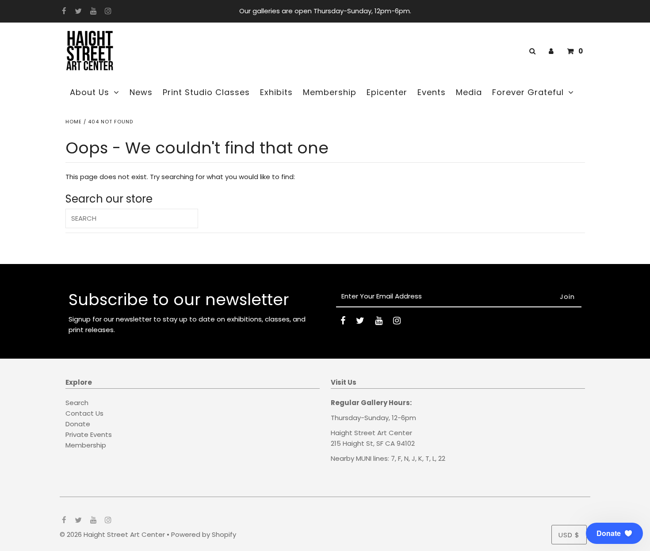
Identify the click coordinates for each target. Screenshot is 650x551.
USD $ (569, 535)
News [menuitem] (141, 92)
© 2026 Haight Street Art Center (112, 534)
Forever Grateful (528, 92)
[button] (614, 533)
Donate (77, 424)
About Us (89, 92)
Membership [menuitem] (329, 92)
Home (73, 121)
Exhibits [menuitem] (276, 92)
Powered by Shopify (203, 534)
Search (76, 402)
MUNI (363, 458)
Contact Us (84, 413)
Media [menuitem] (469, 92)
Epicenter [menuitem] (387, 92)
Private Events (88, 434)
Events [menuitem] (431, 92)
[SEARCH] (531, 51)
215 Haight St (352, 443)
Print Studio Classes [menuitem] (206, 92)
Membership (85, 445)
